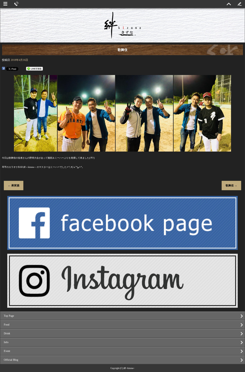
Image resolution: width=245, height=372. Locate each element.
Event (7, 351)
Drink (7, 333)
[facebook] (122, 248)
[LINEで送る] (34, 68)
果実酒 (13, 185)
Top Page (9, 315)
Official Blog (11, 359)
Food (6, 324)
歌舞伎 (231, 185)
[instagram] (122, 306)
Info (6, 342)
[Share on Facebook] (3, 68)
